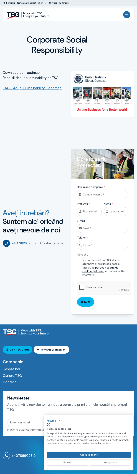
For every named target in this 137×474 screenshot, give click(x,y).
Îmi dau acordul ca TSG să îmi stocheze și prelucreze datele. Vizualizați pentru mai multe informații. (103, 267)
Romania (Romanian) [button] (53, 349)
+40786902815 (24, 243)
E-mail (82, 221)
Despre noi (11, 369)
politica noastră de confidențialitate (100, 269)
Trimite (86, 302)
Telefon (82, 237)
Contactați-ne (51, 243)
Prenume (83, 204)
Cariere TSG (12, 375)
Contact (9, 382)
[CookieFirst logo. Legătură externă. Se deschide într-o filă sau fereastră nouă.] (48, 424)
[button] (53, 421)
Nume (108, 204)
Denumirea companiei (91, 187)
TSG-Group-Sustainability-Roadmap (32, 88)
